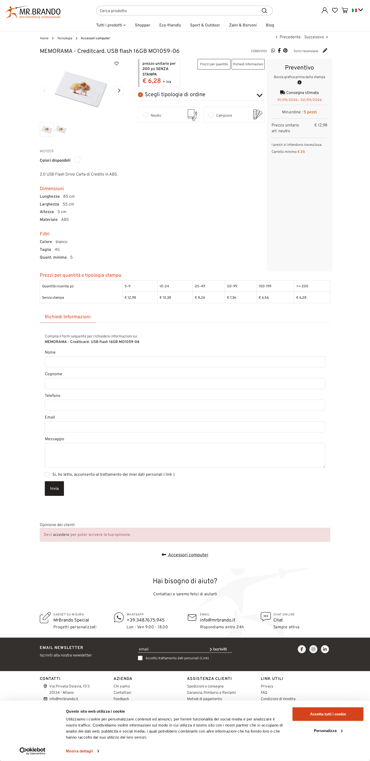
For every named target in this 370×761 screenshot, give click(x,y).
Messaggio (54, 439)
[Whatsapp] (273, 51)
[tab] (68, 317)
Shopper (142, 25)
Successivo (314, 37)
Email (50, 417)
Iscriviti (219, 649)
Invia (54, 488)
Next (119, 90)
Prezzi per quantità (214, 64)
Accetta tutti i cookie (328, 714)
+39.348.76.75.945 (146, 620)
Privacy (267, 686)
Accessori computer (187, 554)
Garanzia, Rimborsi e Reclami (211, 692)
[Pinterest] (285, 51)
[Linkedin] (325, 649)
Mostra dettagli (79, 751)
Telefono (52, 395)
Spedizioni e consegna (205, 686)
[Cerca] (264, 11)
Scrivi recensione (306, 51)
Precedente (290, 37)
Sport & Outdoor (205, 25)
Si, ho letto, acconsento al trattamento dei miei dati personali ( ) (113, 474)
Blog (270, 25)
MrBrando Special (71, 620)
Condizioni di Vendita (278, 699)
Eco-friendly (170, 25)
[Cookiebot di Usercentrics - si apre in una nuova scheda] (33, 751)
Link (204, 658)
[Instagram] (313, 649)
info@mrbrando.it (217, 620)
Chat (278, 620)
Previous (44, 90)
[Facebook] (279, 51)
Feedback (121, 699)
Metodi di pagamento (204, 699)
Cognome (53, 374)
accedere (61, 534)
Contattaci (122, 692)
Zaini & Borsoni (243, 25)
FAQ (264, 692)
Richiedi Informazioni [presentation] (68, 316)
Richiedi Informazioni (248, 64)
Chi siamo (122, 686)
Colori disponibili (55, 160)
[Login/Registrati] (325, 10)
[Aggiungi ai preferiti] (116, 63)
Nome (50, 352)
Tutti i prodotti (109, 25)
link (169, 474)
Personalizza (325, 730)
